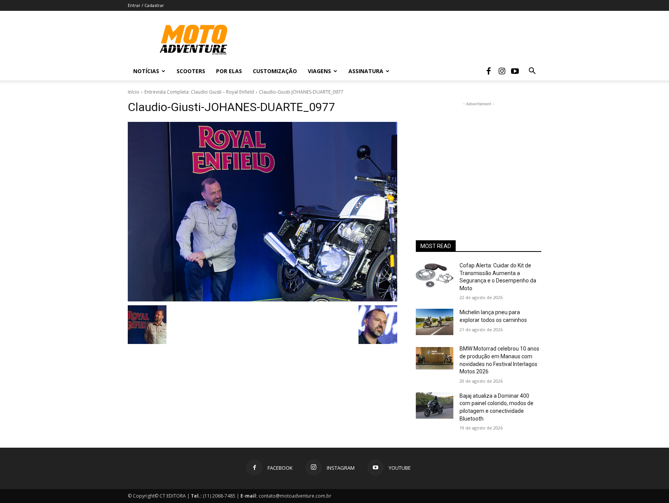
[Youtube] (515, 71)
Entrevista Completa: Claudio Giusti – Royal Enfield (199, 92)
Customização (275, 71)
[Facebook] (488, 71)
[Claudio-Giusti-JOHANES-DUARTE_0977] (262, 211)
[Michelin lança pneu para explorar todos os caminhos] (434, 322)
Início (133, 92)
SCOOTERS (191, 71)
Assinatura (365, 71)
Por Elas (229, 71)
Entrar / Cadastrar (146, 5)
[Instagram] (502, 71)
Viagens (319, 71)
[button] (532, 71)
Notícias (146, 71)
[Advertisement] (478, 156)
